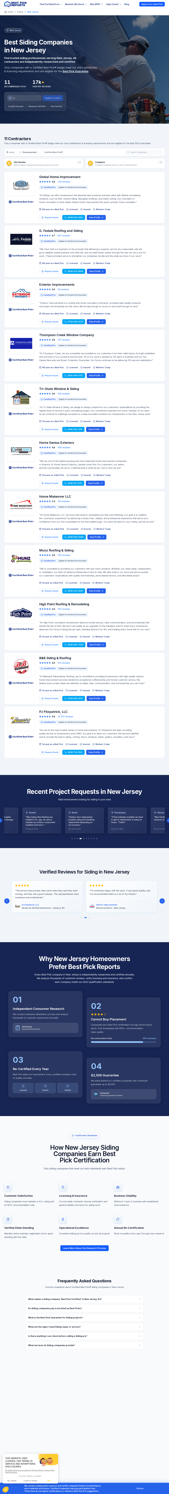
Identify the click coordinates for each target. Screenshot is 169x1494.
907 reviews (64, 235)
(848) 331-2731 (75, 483)
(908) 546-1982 (75, 217)
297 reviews (64, 609)
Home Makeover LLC (55, 496)
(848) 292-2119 (75, 429)
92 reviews (63, 289)
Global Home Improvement (59, 177)
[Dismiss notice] (147, 1488)
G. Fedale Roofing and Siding (61, 231)
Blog (127, 4)
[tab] (72, 838)
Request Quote (51, 217)
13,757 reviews (65, 716)
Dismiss (140, 1488)
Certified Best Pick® (53, 152)
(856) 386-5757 (75, 375)
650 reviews (64, 447)
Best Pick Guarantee (75, 71)
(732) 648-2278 (75, 322)
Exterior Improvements (56, 284)
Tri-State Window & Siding (59, 389)
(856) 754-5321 (75, 752)
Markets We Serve (74, 4)
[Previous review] (7, 901)
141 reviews (63, 501)
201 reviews (64, 662)
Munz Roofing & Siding (56, 550)
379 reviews (64, 181)
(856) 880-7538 (75, 645)
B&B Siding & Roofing (55, 658)
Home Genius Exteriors (56, 443)
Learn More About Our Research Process (84, 1248)
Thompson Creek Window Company (66, 335)
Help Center (112, 4)
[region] (84, 820)
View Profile (94, 217)
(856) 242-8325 (75, 591)
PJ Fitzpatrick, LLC (53, 712)
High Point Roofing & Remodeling (64, 604)
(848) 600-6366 (76, 537)
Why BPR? (95, 4)
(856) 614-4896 (75, 271)
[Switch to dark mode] (135, 4)
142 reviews (64, 393)
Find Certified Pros (49, 4)
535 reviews (64, 555)
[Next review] (162, 901)
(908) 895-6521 (75, 698)
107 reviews (64, 339)
